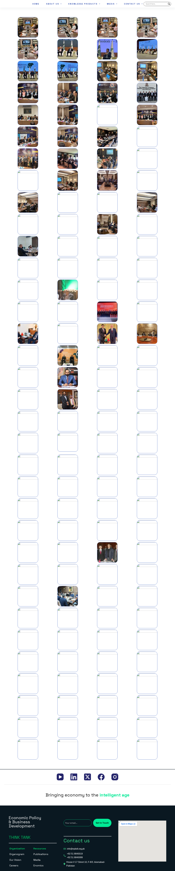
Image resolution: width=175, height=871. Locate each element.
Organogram (16, 854)
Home (35, 4)
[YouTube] (60, 777)
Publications (40, 854)
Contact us (132, 4)
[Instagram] (114, 777)
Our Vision (15, 859)
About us (52, 4)
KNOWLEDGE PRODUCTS (82, 4)
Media (111, 4)
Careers (13, 865)
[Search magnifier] (169, 4)
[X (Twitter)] (87, 777)
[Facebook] (101, 777)
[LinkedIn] (73, 777)
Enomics (38, 865)
